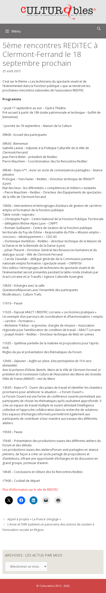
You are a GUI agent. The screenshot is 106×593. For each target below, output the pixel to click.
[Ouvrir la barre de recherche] (99, 29)
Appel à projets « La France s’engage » (34, 519)
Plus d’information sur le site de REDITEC (30, 490)
